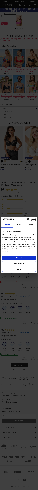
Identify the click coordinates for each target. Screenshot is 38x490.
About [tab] (31, 225)
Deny (19, 269)
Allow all (19, 258)
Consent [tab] (7, 225)
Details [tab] (19, 225)
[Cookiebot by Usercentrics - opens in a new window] (27, 219)
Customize (18, 263)
